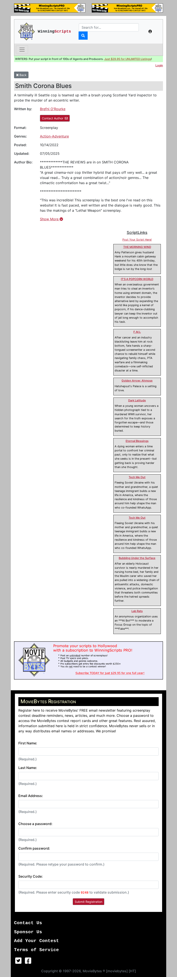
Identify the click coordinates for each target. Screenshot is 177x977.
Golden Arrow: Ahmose (137, 380)
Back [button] (23, 75)
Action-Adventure (54, 136)
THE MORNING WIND (137, 247)
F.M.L (137, 331)
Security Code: (30, 876)
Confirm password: (34, 848)
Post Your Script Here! (137, 239)
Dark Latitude (137, 400)
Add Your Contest (36, 940)
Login (159, 65)
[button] (150, 31)
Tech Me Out (137, 477)
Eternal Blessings (137, 441)
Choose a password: (35, 824)
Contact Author (52, 118)
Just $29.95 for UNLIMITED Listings (127, 59)
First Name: (27, 743)
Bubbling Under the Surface (137, 558)
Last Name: (27, 768)
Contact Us (28, 923)
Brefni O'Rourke (52, 109)
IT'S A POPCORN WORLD (137, 279)
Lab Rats (137, 611)
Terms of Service (36, 949)
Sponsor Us (28, 932)
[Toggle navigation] (22, 49)
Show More (50, 219)
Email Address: (30, 796)
